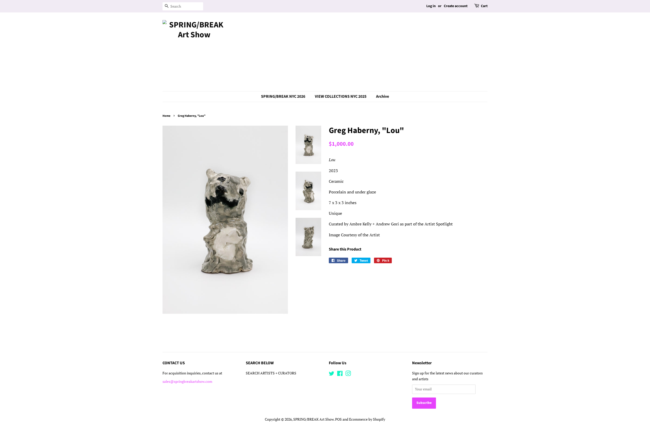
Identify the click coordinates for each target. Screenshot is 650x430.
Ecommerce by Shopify (367, 419)
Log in (431, 6)
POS (338, 419)
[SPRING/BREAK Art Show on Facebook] (340, 374)
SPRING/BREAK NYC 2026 (283, 96)
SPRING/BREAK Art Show (313, 419)
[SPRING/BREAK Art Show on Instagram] (348, 374)
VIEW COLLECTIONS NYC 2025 (340, 96)
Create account (455, 6)
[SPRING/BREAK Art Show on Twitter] (331, 374)
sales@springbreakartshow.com (187, 381)
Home (166, 116)
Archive (382, 96)
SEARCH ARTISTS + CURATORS (271, 373)
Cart (484, 6)
